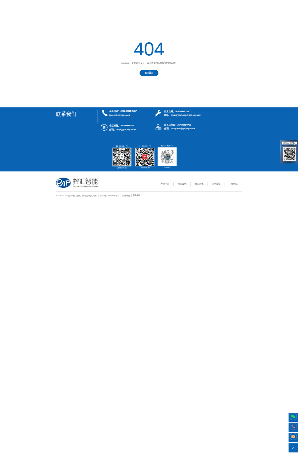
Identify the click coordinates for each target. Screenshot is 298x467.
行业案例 (182, 184)
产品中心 (165, 184)
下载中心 (233, 184)
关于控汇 (216, 184)
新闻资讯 (199, 184)
